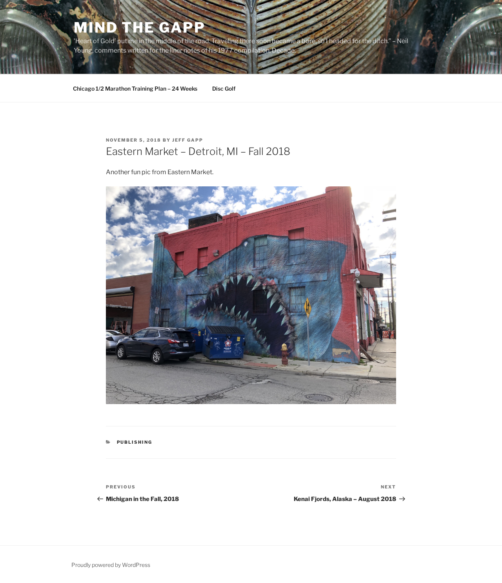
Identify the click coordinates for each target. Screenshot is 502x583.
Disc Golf (224, 88)
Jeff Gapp (187, 140)
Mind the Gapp (139, 27)
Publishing (135, 442)
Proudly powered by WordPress (110, 564)
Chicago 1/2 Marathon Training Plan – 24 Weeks (135, 88)
